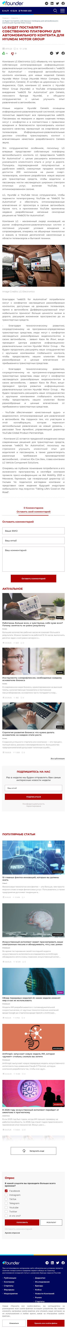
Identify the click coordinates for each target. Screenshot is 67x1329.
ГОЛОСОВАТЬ (22, 1222)
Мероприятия (11, 1293)
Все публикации (58, 758)
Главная (5, 18)
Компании (9, 1282)
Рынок (38, 1297)
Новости (14, 18)
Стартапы (8, 1286)
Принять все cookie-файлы (45, 1323)
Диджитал (40, 1278)
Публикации (10, 1278)
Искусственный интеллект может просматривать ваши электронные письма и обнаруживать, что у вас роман (32, 943)
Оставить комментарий (33, 578)
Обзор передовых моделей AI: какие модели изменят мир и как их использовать (31, 999)
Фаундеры (9, 1289)
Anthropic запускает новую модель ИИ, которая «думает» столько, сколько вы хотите (28, 1055)
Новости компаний (44, 1293)
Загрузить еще (37, 1151)
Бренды (39, 1286)
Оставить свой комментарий (33, 512)
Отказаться (14, 1323)
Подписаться (33, 797)
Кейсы (38, 1289)
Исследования (42, 1282)
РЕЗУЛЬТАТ (51, 1222)
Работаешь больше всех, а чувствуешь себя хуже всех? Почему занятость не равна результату (32, 624)
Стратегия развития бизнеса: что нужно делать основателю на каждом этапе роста (28, 733)
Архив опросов (12, 1233)
